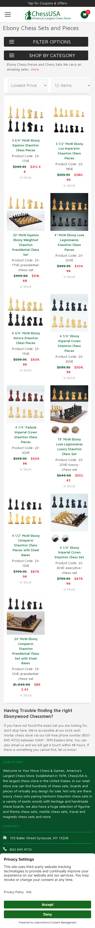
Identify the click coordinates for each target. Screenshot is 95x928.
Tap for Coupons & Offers (47, 3)
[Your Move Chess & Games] (47, 14)
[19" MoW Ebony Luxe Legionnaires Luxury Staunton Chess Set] (69, 404)
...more (34, 69)
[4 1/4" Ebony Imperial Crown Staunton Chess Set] (69, 512)
